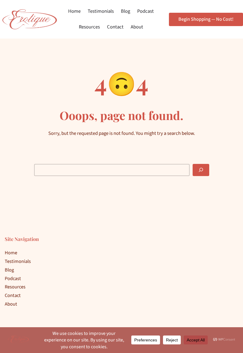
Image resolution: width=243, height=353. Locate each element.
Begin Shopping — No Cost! (206, 19)
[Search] (201, 170)
